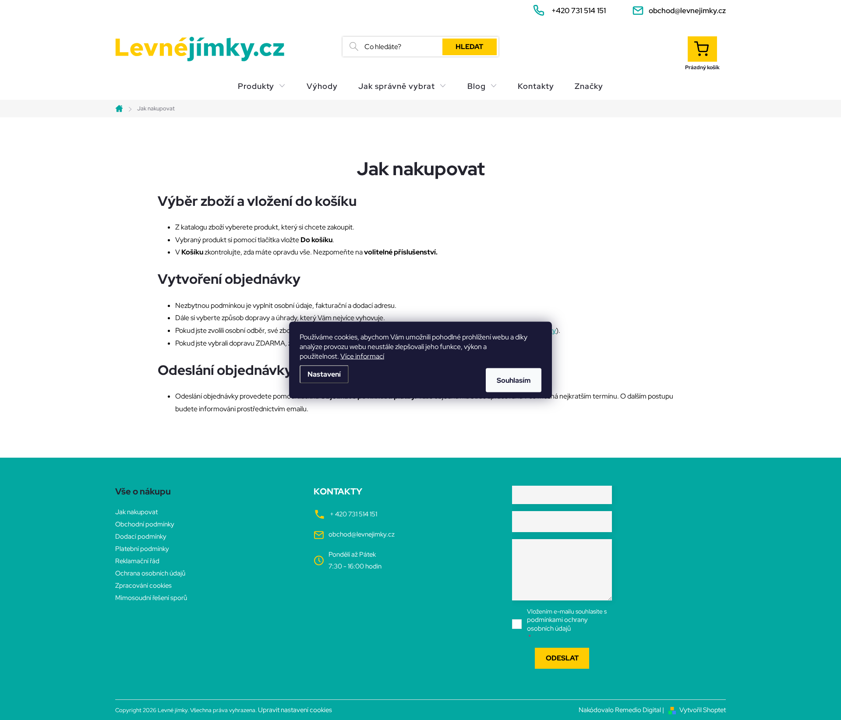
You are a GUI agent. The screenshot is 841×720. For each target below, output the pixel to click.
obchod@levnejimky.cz (362, 534)
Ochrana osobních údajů (150, 573)
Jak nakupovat (136, 512)
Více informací (362, 356)
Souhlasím (513, 380)
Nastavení (324, 374)
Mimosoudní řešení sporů (151, 597)
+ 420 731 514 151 (353, 514)
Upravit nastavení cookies (295, 710)
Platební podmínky (142, 548)
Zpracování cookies (143, 585)
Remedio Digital (638, 710)
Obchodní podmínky (144, 524)
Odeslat (562, 658)
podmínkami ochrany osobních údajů (557, 624)
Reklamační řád (137, 561)
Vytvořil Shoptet (702, 710)
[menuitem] (261, 86)
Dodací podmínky (140, 536)
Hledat (469, 46)
